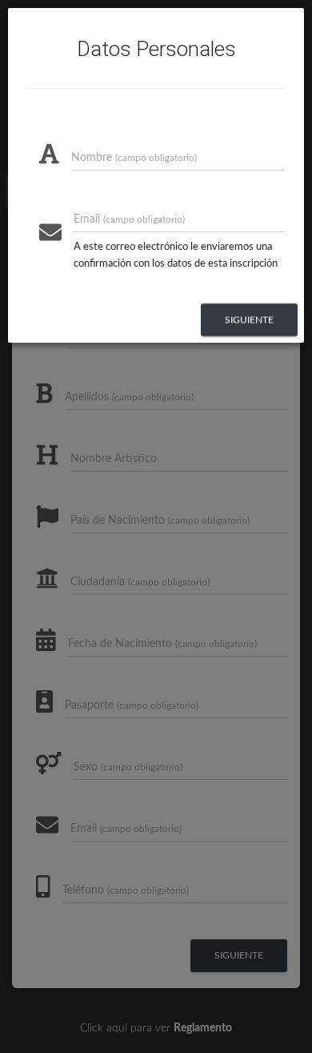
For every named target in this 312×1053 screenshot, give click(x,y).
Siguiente (249, 319)
